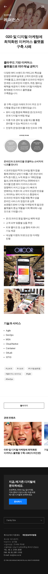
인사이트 (7, 15)
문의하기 (18, 501)
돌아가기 (24, 405)
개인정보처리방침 (29, 535)
